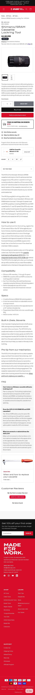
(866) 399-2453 (8, 565)
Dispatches (21, 597)
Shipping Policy (8, 651)
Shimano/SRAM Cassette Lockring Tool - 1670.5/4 (15, 18)
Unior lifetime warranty (10, 132)
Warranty (6, 658)
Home (3, 16)
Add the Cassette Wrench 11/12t (15, 150)
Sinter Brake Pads (9, 620)
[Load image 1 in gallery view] (5, 77)
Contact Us (7, 648)
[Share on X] (12, 159)
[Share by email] (16, 159)
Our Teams (21, 612)
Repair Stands (8, 607)
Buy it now (17, 110)
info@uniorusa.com (9, 568)
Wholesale (7, 661)
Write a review (17, 497)
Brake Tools (7, 603)
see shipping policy (23, 126)
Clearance (7, 626)
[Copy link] (20, 159)
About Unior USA (23, 609)
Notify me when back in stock (17, 115)
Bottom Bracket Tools (10, 600)
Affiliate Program (9, 664)
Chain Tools (7, 597)
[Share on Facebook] (8, 159)
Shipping (3, 41)
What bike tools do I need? (24, 604)
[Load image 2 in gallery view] (12, 77)
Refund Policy (8, 654)
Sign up (28, 533)
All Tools (8, 16)
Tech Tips (21, 593)
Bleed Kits (7, 623)
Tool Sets (6, 617)
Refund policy (11, 689)
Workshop (7, 610)
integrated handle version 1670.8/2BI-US (14, 257)
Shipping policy (18, 692)
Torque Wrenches (9, 613)
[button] (4, 9)
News (19, 600)
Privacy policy (20, 689)
